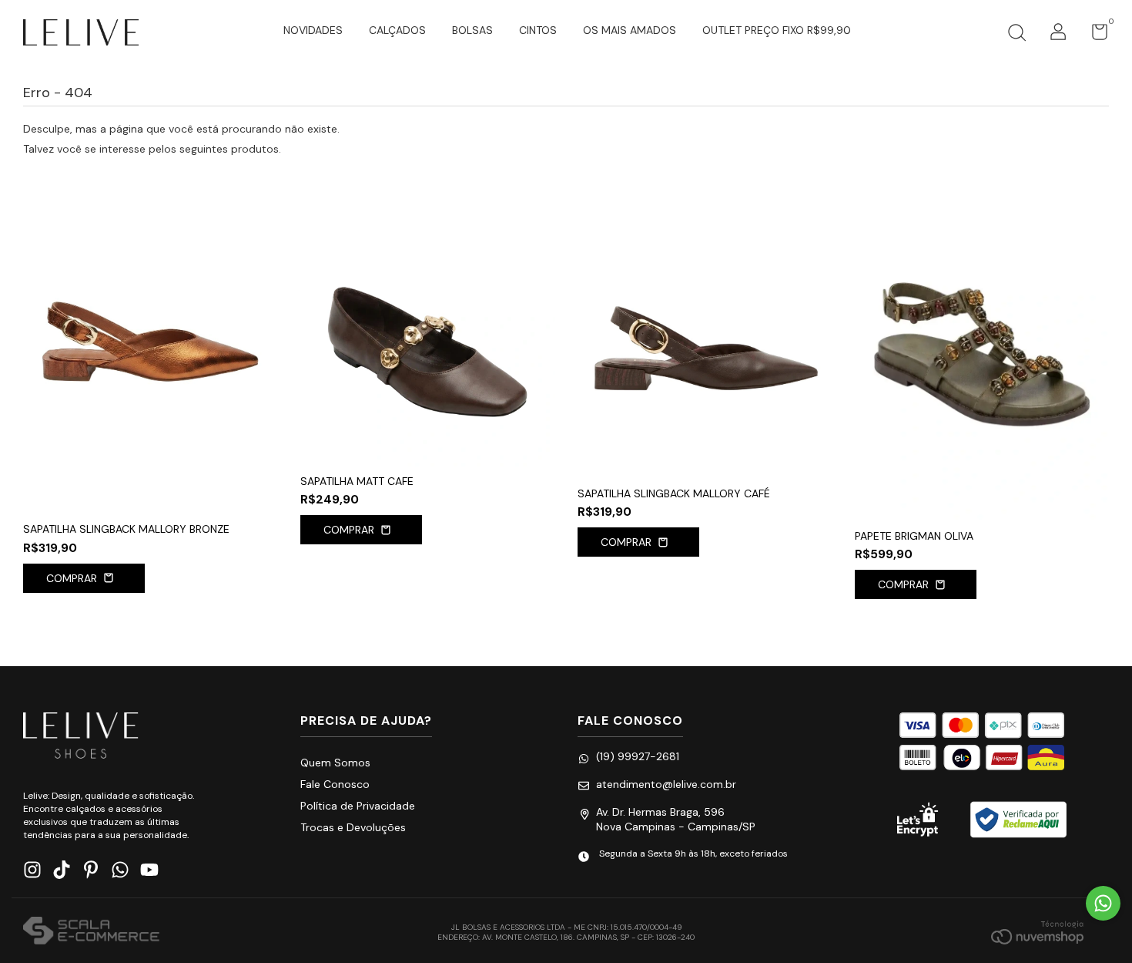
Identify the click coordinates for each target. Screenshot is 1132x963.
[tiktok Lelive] (61, 870)
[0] (1094, 35)
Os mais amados (629, 30)
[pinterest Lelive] (91, 870)
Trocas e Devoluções (353, 827)
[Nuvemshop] (1037, 932)
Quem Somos (335, 762)
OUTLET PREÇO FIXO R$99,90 (776, 30)
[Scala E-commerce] (91, 932)
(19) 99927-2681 (637, 756)
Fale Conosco (335, 784)
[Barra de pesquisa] (1016, 35)
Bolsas (472, 30)
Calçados (397, 30)
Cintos (538, 30)
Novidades (313, 30)
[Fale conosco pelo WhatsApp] (1103, 903)
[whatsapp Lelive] (120, 870)
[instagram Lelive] (32, 870)
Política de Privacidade (357, 806)
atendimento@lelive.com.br (666, 784)
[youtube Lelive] (149, 870)
